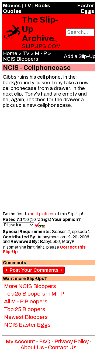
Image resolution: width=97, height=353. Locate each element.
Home (10, 53)
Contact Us (62, 347)
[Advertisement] (48, 160)
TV (27, 5)
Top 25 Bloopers (24, 309)
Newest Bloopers (26, 317)
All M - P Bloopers (25, 301)
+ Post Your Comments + (34, 270)
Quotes (12, 11)
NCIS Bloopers (20, 59)
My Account (20, 341)
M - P (41, 53)
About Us (32, 347)
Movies (11, 5)
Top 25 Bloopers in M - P (34, 294)
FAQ (44, 341)
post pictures (42, 214)
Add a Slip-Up (80, 56)
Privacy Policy (71, 341)
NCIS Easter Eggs (27, 325)
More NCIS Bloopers (30, 286)
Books (42, 5)
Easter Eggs (85, 8)
